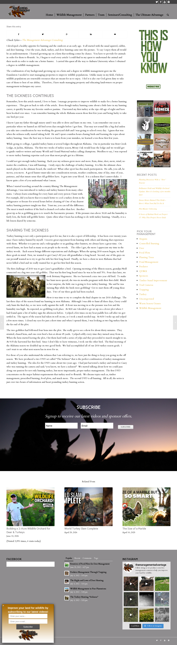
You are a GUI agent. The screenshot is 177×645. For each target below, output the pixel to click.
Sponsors (143, 275)
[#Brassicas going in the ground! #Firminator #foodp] (146, 584)
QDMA (143, 271)
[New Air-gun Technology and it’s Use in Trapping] (175, 322)
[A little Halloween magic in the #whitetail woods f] (131, 584)
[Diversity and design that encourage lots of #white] (162, 584)
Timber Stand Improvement (153, 280)
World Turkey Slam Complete (81, 528)
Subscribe (28, 627)
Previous (10, 507)
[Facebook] (161, 2)
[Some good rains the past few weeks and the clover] (146, 615)
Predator (143, 266)
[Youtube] (165, 2)
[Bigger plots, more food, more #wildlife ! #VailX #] (131, 599)
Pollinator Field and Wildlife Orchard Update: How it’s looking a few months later (154, 191)
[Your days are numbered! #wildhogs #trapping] (162, 615)
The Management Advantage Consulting (42, 40)
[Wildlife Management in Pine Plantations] (2, 322)
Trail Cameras (146, 285)
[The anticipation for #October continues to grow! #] (146, 599)
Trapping (144, 289)
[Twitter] (157, 2)
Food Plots (144, 252)
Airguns (143, 239)
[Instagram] (169, 2)
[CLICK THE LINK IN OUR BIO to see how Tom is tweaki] (131, 615)
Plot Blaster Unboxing (148, 208)
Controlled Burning (149, 243)
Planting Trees (146, 257)
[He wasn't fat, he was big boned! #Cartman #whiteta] (162, 599)
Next (167, 507)
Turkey (143, 294)
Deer (141, 248)
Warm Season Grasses (150, 303)
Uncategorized (146, 298)
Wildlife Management (150, 308)
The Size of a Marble (134, 528)
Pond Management (148, 262)
